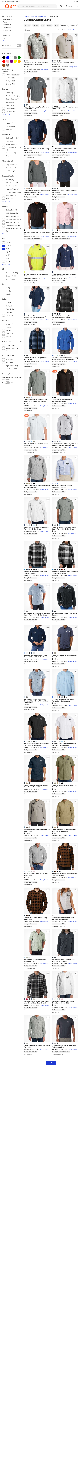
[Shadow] (57, 61)
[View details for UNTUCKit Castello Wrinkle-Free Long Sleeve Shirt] (37, 132)
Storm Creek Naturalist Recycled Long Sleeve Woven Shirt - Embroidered (64, 444)
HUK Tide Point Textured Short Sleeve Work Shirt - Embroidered (36, 744)
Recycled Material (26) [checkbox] (13, 219)
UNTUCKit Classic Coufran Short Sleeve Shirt (37, 233)
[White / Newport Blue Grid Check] (55, 483)
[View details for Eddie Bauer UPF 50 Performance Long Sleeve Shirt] (37, 812)
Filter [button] (28, 25)
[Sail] (24, 653)
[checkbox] (13, 75)
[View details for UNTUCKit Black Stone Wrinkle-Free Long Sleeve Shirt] (65, 132)
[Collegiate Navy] (62, 355)
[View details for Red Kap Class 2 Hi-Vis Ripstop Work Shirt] (37, 257)
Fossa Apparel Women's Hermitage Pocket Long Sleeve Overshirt (35, 317)
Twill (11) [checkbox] (8, 303)
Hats (4, 38)
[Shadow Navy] (52, 653)
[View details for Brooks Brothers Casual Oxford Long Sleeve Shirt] (37, 856)
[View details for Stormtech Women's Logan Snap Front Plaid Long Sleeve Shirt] (65, 554)
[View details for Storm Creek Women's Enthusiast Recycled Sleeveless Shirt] (65, 901)
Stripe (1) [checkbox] (9, 336)
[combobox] (37, 6)
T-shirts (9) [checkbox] (9, 141)
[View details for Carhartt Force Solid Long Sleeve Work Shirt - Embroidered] (37, 468)
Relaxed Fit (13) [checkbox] (11, 276)
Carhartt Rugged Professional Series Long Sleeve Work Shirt (64, 830)
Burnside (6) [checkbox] (10, 102)
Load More (51, 1063)
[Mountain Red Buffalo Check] (27, 999)
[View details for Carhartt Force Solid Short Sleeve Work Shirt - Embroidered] (65, 768)
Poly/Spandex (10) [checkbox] (12, 222)
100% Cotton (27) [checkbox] (12, 213)
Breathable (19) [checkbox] (11, 195)
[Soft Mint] (29, 871)
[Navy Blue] (52, 397)
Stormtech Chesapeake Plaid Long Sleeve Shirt (35, 918)
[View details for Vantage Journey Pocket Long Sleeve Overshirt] (65, 596)
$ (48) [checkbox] (8, 288)
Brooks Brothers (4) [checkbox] (12, 99)
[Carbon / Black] (55, 314)
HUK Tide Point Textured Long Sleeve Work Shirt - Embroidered (36, 528)
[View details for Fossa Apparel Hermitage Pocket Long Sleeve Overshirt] (65, 257)
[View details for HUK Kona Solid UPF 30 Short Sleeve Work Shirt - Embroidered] (65, 726)
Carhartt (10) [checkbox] (10, 105)
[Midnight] (59, 314)
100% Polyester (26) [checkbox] (12, 216)
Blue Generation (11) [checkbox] (13, 96)
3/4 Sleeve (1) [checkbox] (10, 171)
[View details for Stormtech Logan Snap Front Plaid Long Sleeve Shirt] (37, 554)
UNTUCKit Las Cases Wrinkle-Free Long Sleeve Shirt (65, 108)
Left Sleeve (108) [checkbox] (11, 369)
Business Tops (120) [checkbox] (12, 138)
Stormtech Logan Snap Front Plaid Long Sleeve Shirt (35, 572)
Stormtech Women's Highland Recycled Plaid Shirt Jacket (62, 317)
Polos (5, 22)
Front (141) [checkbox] (9, 359)
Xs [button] (55, 25)
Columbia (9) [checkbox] (10, 111)
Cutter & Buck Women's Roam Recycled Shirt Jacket (62, 400)
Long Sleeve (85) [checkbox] (11, 165)
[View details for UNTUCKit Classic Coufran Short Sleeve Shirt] (37, 215)
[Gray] (57, 441)
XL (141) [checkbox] (8, 261)
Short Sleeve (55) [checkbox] (11, 168)
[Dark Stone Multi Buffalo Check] (34, 999)
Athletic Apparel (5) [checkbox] (12, 144)
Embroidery (43, 16)
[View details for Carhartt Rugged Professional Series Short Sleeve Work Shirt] (37, 768)
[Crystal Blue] (34, 525)
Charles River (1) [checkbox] (11, 108)
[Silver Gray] (52, 915)
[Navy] (52, 61)
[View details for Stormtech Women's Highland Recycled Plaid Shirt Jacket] (65, 299)
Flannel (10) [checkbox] (10, 309)
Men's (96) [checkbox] (9, 123)
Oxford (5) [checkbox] (9, 315)
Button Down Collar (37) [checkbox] (12, 350)
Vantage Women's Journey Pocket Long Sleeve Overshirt (63, 960)
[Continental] (55, 61)
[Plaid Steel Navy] (24, 1043)
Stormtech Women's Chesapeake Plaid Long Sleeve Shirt (65, 874)
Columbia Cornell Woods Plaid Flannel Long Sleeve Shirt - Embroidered (36, 1002)
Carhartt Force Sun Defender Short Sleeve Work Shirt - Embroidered (64, 528)
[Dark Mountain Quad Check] (31, 999)
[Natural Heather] (27, 188)
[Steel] (29, 397)
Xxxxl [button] (35, 25)
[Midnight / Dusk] (52, 314)
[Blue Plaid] (52, 871)
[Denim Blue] (52, 272)
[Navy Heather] (52, 188)
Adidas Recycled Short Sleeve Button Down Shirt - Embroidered (64, 656)
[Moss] (34, 441)
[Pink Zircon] (59, 230)
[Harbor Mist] (29, 525)
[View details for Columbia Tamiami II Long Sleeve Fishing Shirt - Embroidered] (65, 682)
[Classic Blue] (24, 105)
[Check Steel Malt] (27, 1043)
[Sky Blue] (24, 957)
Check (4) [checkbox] (9, 333)
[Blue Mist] (59, 441)
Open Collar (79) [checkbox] (11, 345)
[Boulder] (27, 827)
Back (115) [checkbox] (9, 363)
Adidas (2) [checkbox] (9, 93)
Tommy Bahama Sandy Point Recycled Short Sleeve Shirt (36, 108)
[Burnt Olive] (27, 483)
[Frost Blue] (52, 230)
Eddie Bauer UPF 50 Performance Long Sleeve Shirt (37, 830)
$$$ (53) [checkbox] (8, 294)
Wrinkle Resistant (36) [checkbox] (13, 192)
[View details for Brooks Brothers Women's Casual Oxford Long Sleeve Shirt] (65, 984)
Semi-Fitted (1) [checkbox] (11, 279)
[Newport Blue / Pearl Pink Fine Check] (52, 483)
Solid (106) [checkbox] (9, 324)
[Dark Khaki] (27, 397)
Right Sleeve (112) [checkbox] (12, 366)
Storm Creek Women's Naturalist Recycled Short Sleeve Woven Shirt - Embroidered (36, 701)
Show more (7, 41)
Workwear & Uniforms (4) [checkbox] (13, 149)
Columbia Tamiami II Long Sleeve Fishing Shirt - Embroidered (63, 700)
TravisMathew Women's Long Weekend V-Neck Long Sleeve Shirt (37, 191)
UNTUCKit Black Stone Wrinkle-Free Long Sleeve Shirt (64, 149)
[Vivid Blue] (52, 355)
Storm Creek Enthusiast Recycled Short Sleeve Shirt (35, 960)
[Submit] (19, 6)
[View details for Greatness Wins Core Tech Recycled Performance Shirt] (65, 1028)
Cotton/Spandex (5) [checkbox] (13, 225)
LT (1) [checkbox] (7, 258)
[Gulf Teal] (24, 827)
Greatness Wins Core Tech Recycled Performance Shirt (64, 1046)
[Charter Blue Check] (57, 483)
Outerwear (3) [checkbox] (11, 153)
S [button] (41, 25)
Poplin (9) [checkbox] (9, 312)
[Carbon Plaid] (64, 569)
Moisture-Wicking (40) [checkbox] (13, 189)
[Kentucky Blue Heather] (24, 188)
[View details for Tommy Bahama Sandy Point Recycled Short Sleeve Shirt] (37, 90)
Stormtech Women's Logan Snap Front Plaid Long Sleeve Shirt (65, 572)
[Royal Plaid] (24, 569)
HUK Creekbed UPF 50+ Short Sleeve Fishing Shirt (36, 444)
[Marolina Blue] (31, 441)
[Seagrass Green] (27, 957)
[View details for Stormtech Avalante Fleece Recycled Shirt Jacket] (65, 173)
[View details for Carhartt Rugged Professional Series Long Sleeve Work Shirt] (65, 812)
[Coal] (27, 105)
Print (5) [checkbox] (8, 330)
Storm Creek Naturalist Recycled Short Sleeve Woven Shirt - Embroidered (37, 614)
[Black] (59, 61)
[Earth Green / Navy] (27, 569)
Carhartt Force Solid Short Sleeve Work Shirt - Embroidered (65, 786)
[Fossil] (59, 355)
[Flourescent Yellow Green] (24, 272)
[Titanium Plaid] (36, 569)
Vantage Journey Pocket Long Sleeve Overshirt (64, 614)
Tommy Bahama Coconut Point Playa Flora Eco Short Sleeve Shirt (36, 63)
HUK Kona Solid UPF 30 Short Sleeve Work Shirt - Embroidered (64, 744)
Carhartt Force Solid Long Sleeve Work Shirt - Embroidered (37, 486)
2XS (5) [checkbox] (8, 242)
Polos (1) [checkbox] (9, 156)
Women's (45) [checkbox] (10, 126)
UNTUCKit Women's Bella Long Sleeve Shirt (64, 233)
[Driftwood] (29, 827)
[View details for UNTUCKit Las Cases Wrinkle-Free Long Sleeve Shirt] (65, 90)
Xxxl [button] (48, 25)
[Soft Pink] (34, 871)
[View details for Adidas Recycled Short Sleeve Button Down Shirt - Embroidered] (65, 638)
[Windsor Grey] (31, 871)
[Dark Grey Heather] (29, 188)
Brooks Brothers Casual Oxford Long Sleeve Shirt (36, 874)
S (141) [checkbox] (8, 249)
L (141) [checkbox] (8, 255)
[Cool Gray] (62, 697)
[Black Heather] (57, 188)
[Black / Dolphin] (34, 569)
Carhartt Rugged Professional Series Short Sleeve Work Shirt (36, 786)
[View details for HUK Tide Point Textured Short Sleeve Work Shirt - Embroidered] (37, 726)
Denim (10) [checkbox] (9, 306)
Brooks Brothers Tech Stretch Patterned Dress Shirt (62, 486)
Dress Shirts (7, 30)
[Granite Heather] (55, 188)
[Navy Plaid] (29, 569)
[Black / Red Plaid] (31, 569)
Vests (5, 33)
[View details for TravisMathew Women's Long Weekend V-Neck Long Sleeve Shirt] (37, 173)
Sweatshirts (7, 25)
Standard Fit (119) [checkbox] (12, 273)
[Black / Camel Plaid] (55, 871)
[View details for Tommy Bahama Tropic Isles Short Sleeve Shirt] (65, 46)
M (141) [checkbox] (8, 252)
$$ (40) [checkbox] (8, 291)
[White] (52, 105)
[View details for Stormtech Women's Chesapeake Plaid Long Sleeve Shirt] (65, 856)
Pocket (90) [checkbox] (10, 180)
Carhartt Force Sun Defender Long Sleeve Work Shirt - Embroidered (35, 400)
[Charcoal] (55, 611)
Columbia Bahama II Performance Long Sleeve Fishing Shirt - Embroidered (65, 358)
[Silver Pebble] (55, 653)
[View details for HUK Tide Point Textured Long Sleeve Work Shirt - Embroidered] (37, 510)
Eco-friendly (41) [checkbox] (11, 186)
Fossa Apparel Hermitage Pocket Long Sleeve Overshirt (64, 275)
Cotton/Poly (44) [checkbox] (11, 210)
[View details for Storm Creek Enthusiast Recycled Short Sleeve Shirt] (37, 942)
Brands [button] (63, 25)
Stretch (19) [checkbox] (10, 198)
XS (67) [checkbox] (8, 246)
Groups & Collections (31, 16)
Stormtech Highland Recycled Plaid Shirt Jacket (35, 358)
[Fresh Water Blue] (31, 397)
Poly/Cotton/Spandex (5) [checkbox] (13, 230)
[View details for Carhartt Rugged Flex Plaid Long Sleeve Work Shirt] (37, 1028)
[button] (48, 35)
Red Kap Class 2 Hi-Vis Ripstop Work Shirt (36, 275)
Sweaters (6, 36)
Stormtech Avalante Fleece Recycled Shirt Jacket (64, 191)
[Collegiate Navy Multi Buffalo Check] (24, 999)
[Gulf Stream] (57, 355)
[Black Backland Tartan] (29, 999)
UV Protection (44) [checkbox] (12, 183)
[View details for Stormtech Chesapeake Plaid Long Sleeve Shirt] (37, 901)
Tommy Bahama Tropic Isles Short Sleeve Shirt (63, 63)
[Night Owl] (29, 441)
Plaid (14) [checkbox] (9, 327)
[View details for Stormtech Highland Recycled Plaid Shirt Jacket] (37, 341)
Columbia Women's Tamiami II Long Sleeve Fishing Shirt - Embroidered (35, 656)
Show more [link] (6, 114)
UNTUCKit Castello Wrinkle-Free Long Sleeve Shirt (36, 149)
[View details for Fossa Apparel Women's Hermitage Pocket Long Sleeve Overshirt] (37, 299)
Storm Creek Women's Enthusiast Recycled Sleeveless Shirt (63, 918)
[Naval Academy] (24, 441)
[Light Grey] (27, 61)
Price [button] (73, 25)
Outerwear (7, 27)
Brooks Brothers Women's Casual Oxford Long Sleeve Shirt (63, 1002)
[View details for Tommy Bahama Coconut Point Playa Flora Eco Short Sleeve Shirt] (37, 46)
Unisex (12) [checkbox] (9, 129)
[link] (10, 6)
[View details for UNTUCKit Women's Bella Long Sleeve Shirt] (65, 215)
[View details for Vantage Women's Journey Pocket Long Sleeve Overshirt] (65, 942)
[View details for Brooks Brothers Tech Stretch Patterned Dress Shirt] (65, 468)
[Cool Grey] (64, 355)
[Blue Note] (24, 61)
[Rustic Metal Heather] (55, 1043)
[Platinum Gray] (55, 441)
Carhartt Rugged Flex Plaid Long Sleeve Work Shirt (37, 1046)
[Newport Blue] (24, 871)
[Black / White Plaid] (29, 915)
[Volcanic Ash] (55, 741)
